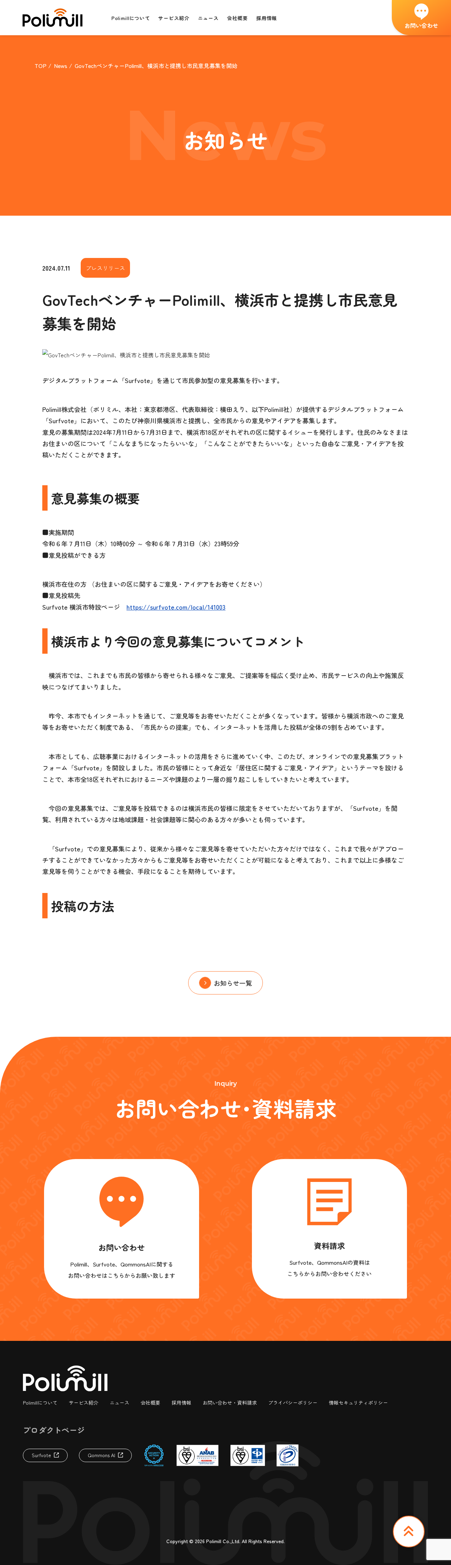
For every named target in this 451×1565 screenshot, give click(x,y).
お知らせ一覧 (233, 982)
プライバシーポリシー (292, 1402)
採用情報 (181, 1402)
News (60, 65)
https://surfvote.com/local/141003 (176, 606)
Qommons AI (101, 1455)
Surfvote (41, 1455)
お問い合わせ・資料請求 (230, 1402)
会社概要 (150, 1402)
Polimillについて (40, 1402)
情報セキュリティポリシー (358, 1402)
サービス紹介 (83, 1402)
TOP (41, 65)
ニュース (119, 1402)
